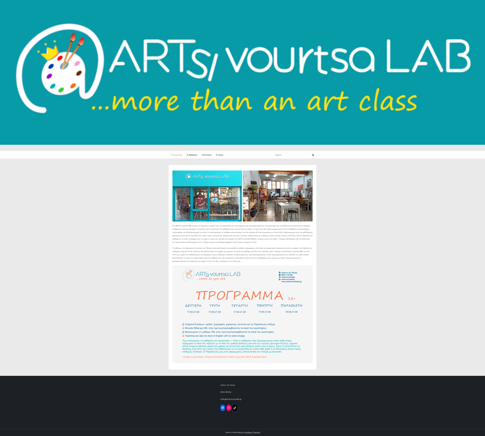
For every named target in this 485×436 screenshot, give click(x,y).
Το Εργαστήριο (176, 155)
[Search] (313, 155)
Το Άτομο (219, 155)
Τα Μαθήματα (192, 155)
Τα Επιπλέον (207, 155)
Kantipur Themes (252, 432)
